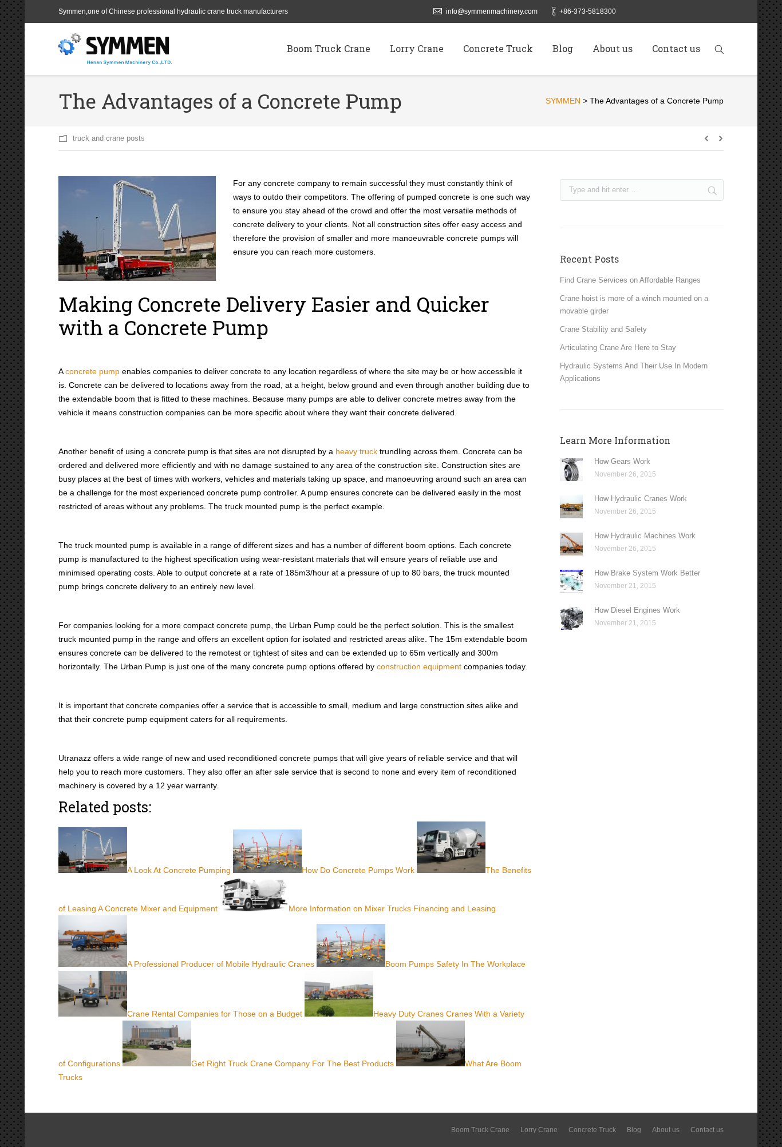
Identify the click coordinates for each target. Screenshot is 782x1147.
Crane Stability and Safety (603, 329)
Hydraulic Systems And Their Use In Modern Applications (634, 372)
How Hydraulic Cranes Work (640, 498)
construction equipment (419, 666)
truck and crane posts (109, 138)
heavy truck (356, 451)
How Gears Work (622, 461)
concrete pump (92, 371)
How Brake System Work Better (647, 573)
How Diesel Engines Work (637, 610)
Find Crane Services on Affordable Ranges (630, 280)
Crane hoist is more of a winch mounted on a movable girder (634, 304)
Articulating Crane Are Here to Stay (618, 347)
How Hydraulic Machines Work (645, 535)
